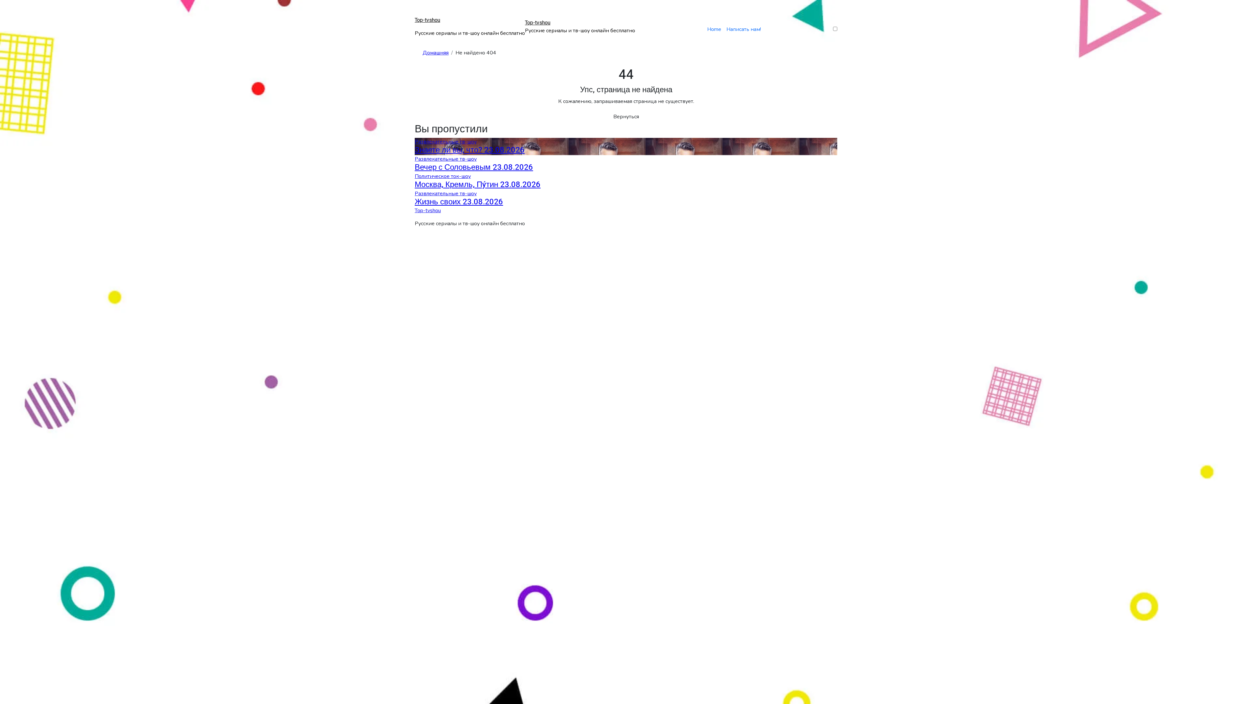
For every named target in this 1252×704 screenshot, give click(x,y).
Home (714, 29)
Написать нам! (743, 29)
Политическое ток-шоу (443, 176)
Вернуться (626, 116)
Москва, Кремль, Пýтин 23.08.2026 (478, 184)
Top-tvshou (427, 20)
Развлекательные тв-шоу (446, 141)
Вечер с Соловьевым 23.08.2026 (474, 167)
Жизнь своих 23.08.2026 (459, 202)
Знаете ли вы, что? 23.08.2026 (470, 150)
